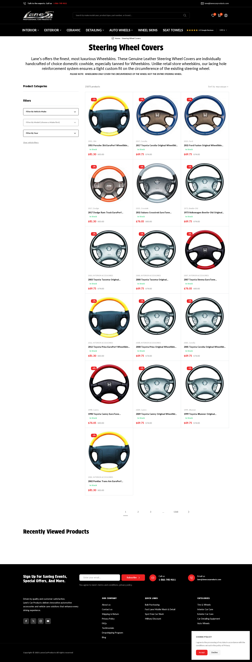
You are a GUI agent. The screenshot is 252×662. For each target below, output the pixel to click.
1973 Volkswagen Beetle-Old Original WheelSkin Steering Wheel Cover (203, 212)
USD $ (222, 30)
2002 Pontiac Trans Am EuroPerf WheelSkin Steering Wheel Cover (105, 481)
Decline (214, 652)
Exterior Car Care (205, 614)
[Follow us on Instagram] (41, 621)
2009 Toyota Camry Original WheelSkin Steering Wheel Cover (156, 414)
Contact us (107, 609)
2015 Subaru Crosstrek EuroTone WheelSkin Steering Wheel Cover (153, 212)
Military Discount (153, 618)
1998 (90, 410)
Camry (96, 410)
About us (106, 604)
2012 (90, 343)
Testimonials (108, 628)
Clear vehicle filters (31, 142)
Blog (104, 637)
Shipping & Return (110, 614)
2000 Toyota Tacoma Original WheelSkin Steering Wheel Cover (153, 279)
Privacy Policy (108, 618)
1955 (90, 141)
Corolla (144, 141)
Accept (202, 652)
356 (94, 141)
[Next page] (188, 512)
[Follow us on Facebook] (26, 621)
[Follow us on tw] (33, 621)
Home (117, 38)
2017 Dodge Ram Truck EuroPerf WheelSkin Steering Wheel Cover (105, 212)
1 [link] (125, 511)
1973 (186, 208)
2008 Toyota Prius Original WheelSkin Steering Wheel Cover (155, 347)
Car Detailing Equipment (208, 618)
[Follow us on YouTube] (48, 621)
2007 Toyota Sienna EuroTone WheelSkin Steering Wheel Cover (201, 279)
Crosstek (144, 208)
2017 (138, 141)
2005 (186, 343)
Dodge (96, 208)
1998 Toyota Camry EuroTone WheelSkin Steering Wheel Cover (105, 414)
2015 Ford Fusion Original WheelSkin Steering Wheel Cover (203, 145)
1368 (176, 511)
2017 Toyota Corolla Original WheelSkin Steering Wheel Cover (156, 145)
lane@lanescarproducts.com (217, 3)
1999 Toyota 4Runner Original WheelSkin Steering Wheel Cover (201, 414)
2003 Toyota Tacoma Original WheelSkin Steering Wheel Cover (105, 279)
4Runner (192, 410)
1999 (186, 410)
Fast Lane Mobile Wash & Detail (160, 609)
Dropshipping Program (112, 632)
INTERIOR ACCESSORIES (103, 275)
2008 (138, 343)
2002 (90, 477)
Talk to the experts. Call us (47, 3)
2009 (138, 410)
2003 (90, 275)
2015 (186, 141)
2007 (186, 275)
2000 (138, 275)
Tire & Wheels (204, 604)
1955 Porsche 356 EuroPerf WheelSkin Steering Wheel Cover (107, 145)
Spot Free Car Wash (154, 614)
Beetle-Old (193, 208)
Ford (191, 141)
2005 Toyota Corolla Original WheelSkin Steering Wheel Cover (204, 347)
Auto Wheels (203, 623)
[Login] (226, 15)
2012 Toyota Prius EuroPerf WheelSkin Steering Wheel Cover (108, 347)
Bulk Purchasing (152, 604)
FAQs (104, 623)
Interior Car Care (205, 609)
